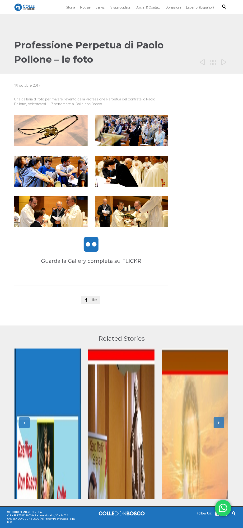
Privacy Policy (52, 519)
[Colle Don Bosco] (24, 7)
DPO (9, 522)
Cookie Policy (68, 519)
